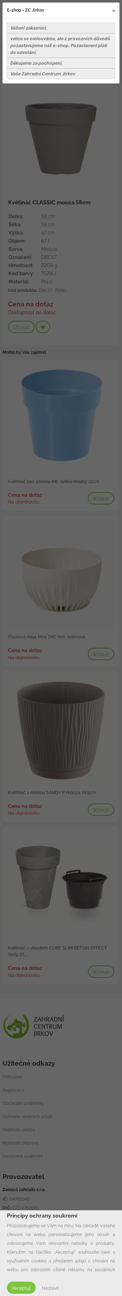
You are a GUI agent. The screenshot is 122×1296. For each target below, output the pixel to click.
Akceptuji (21, 1288)
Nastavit (50, 1288)
